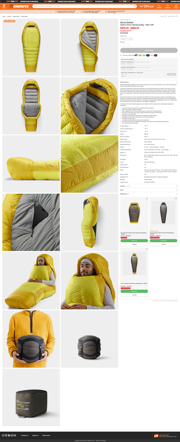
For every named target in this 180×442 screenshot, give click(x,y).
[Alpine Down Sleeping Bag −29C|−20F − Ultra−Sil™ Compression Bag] (89, 339)
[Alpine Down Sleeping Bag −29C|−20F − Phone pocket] (31, 222)
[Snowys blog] (15, 435)
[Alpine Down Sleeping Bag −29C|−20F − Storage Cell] (31, 397)
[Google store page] (90, 11)
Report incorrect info (173, 300)
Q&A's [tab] (122, 190)
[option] (134, 211)
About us (35, 435)
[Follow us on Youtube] (9, 435)
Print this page (156, 300)
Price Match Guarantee (125, 30)
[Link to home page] (19, 6)
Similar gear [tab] (124, 194)
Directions (123, 63)
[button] (123, 214)
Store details (130, 63)
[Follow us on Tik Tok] (12, 435)
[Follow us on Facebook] (3, 435)
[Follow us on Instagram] (6, 435)
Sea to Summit (126, 22)
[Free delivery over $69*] (65, 11)
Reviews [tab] (122, 186)
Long (130, 39)
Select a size (124, 32)
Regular (123, 39)
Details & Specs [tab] (124, 82)
